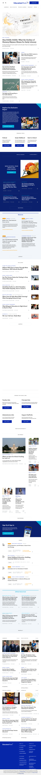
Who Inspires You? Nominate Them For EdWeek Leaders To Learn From (28, 83)
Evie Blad (23, 61)
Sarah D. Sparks (24, 674)
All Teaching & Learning (6, 737)
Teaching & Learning (22, 7)
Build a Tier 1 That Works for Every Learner (9, 221)
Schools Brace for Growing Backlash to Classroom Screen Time (10, 198)
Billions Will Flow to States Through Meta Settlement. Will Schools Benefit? (15, 268)
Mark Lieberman (5, 463)
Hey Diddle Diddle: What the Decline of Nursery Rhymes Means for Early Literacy (19, 41)
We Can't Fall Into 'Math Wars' (11, 316)
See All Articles (20, 207)
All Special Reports (33, 154)
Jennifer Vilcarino (5, 672)
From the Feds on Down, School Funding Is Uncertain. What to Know (29, 198)
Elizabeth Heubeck (5, 48)
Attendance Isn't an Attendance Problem (18, 568)
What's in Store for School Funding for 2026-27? (13, 457)
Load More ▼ (20, 256)
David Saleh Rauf (25, 607)
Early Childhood (5, 37)
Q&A (25, 667)
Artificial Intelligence (7, 294)
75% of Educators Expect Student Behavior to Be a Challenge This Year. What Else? (9, 186)
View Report (11, 172)
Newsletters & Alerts (22, 760)
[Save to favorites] (38, 48)
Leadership (6, 7)
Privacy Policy (22, 771)
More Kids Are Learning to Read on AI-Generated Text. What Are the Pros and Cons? (10, 722)
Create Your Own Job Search (20, 428)
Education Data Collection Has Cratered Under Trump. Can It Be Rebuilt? (29, 671)
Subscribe (34, 2)
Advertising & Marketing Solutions (32, 760)
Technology (30, 7)
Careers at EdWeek (22, 753)
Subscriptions (21, 758)
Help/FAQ (30, 747)
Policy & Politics (13, 7)
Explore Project (8, 126)
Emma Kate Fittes (5, 607)
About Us (21, 743)
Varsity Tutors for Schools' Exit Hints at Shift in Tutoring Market (29, 616)
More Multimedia (20, 518)
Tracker (13, 595)
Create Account (8, 533)
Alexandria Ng (4, 623)
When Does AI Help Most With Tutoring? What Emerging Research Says (14, 297)
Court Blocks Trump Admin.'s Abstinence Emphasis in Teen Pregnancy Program (28, 681)
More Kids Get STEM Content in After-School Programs (29, 54)
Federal (23, 653)
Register (10, 562)
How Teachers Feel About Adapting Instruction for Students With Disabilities (9, 68)
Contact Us (31, 743)
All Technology (23, 737)
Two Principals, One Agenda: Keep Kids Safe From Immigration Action (28, 68)
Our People (21, 749)
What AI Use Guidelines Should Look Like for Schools (20, 501)
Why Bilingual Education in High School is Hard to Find (14, 307)
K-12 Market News (33, 613)
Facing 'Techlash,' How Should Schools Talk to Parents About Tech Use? (29, 720)
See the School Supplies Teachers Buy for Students (9, 670)
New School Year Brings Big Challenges (11, 167)
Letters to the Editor (32, 745)
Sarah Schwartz (24, 188)
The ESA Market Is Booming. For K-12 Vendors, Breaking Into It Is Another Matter (29, 599)
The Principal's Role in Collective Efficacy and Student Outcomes (19, 579)
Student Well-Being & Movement (9, 265)
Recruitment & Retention (17, 543)
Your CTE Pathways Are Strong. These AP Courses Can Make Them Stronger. (10, 241)
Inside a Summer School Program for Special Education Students (33, 451)
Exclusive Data (33, 595)
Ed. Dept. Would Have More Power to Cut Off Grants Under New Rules (28, 656)
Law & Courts (24, 677)
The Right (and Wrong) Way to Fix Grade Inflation (9, 94)
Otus (27, 584)
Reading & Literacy (29, 218)
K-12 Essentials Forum (19, 555)
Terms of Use (34, 772)
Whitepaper (12, 218)
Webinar (24, 543)
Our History (21, 747)
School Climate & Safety (7, 275)
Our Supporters (22, 751)
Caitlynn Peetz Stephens (6, 75)
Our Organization (22, 745)
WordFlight (31, 230)
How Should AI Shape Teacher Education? (10, 731)
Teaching (8, 218)
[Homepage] (20, 2)
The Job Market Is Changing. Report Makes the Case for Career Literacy (9, 708)
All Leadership (4, 686)
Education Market (25, 595)
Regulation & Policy (6, 595)
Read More (7, 145)
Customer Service (32, 749)
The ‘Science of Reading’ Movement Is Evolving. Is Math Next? (28, 185)
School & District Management (27, 65)
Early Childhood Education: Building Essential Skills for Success (19, 558)
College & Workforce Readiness (8, 705)
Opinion (35, 7)
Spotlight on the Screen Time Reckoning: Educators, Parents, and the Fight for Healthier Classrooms (29, 239)
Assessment (4, 91)
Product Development (7, 613)
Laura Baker (30, 713)
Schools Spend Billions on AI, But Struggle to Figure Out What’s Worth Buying (28, 730)
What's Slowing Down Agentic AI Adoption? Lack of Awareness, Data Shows (10, 617)
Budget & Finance (5, 667)
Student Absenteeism (16, 566)
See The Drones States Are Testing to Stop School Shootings (15, 278)
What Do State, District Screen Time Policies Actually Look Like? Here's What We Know (10, 599)
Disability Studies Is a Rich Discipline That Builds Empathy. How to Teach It (14, 287)
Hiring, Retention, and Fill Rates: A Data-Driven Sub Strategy (19, 546)
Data (32, 705)
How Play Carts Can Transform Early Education (33, 476)
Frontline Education (27, 551)
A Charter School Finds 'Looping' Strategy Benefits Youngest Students (6, 501)
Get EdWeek (21, 756)
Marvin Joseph (11, 463)
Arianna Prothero (5, 271)
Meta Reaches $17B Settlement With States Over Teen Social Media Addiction (10, 656)
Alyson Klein (23, 90)
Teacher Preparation (6, 728)
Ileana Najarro (4, 310)
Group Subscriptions (23, 762)
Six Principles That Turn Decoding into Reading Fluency (29, 222)
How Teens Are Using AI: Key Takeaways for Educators (28, 707)
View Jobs (6, 407)
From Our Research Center (8, 182)
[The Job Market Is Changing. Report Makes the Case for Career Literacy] (11, 698)
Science (22, 52)
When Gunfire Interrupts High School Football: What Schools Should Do (10, 679)
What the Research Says (17, 294)
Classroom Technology (8, 195)
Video (35, 65)
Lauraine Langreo (5, 300)
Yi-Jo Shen (16, 463)
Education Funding (26, 195)
